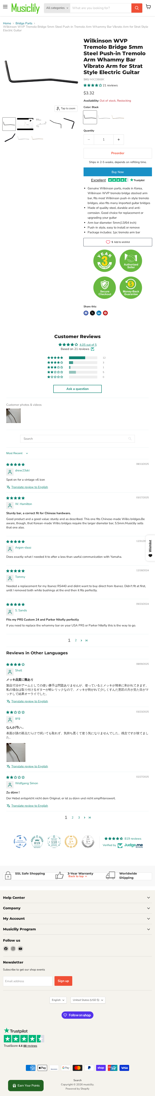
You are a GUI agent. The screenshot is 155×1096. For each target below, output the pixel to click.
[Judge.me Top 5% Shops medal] (88, 841)
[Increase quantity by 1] (119, 139)
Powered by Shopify (77, 1089)
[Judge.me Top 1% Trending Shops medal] (71, 841)
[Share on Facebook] (86, 313)
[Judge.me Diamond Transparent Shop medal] (20, 841)
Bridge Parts (24, 23)
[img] (15, 465)
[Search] (136, 8)
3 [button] (79, 818)
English (56, 1000)
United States (86, 1000)
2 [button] (76, 640)
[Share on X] (92, 313)
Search (77, 1080)
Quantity (89, 130)
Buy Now (118, 172)
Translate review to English (29, 487)
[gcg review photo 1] (16, 752)
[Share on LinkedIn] (98, 313)
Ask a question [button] (77, 389)
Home (7, 23)
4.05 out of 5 (88, 345)
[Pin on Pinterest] (105, 313)
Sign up (63, 981)
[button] (93, 85)
